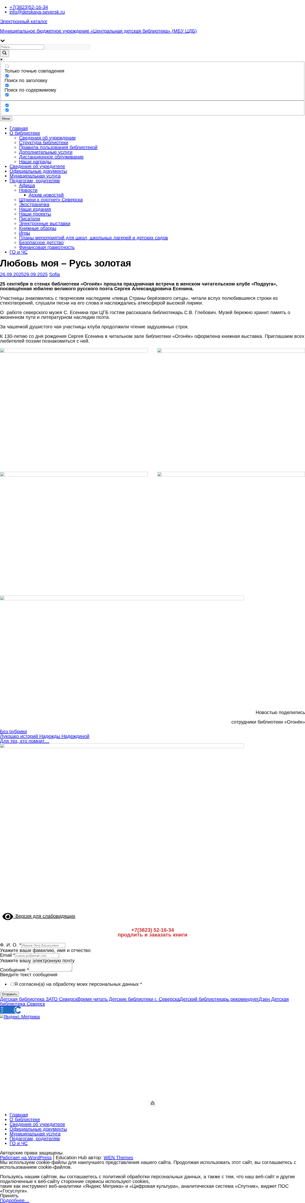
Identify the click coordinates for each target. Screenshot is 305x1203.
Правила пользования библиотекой (58, 147)
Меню (6, 118)
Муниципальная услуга (35, 175)
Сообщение (14, 969)
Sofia (54, 274)
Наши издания (35, 209)
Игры (24, 233)
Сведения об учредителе (37, 166)
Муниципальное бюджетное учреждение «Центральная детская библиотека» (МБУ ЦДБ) (98, 31)
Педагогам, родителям (35, 180)
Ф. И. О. (10, 944)
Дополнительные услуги (45, 152)
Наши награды (35, 161)
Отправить (9, 994)
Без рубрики (13, 731)
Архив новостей (46, 194)
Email (7, 955)
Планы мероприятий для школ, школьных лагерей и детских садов (93, 237)
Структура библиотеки (43, 142)
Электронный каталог (23, 21)
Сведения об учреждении (47, 137)
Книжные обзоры (37, 228)
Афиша (27, 185)
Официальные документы (38, 171)
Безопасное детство (41, 242)
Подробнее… (14, 1200)
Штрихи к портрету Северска (51, 199)
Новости (28, 190)
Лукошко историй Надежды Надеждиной (44, 736)
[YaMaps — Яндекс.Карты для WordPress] (152, 1103)
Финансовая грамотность (47, 247)
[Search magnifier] (4, 53)
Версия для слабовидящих (44, 916)
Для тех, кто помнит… (24, 741)
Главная (19, 128)
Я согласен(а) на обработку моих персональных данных (78, 984)
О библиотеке (25, 133)
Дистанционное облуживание (51, 156)
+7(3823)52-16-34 (29, 7)
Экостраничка (34, 204)
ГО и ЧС (19, 252)
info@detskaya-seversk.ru (37, 12)
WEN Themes (118, 1157)
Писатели (29, 218)
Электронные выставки (44, 223)
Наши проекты (35, 214)
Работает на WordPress (26, 1157)
